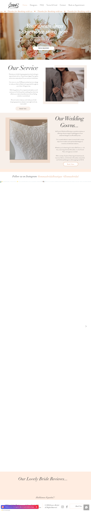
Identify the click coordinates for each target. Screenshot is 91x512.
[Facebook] (67, 507)
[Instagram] (62, 507)
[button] (65, 84)
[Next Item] (86, 326)
